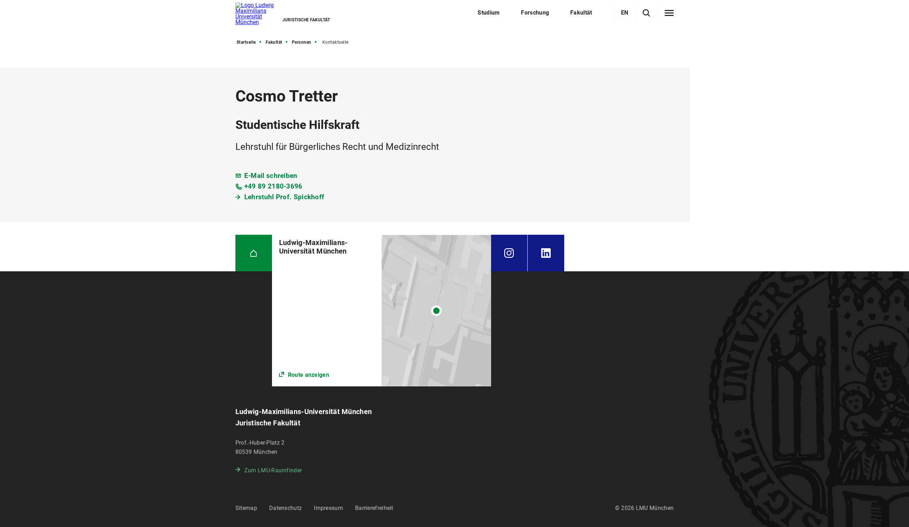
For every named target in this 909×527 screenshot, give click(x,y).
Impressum (328, 508)
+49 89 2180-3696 (273, 186)
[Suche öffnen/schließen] (646, 13)
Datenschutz (285, 508)
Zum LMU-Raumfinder (273, 470)
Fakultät (274, 42)
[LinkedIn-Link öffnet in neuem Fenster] (546, 253)
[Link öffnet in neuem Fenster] (381, 310)
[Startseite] (253, 253)
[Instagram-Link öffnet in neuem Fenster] (509, 253)
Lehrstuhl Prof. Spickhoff (284, 197)
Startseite (246, 42)
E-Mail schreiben (271, 176)
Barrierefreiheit (374, 508)
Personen (301, 42)
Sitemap (246, 508)
